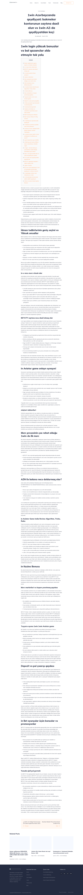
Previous (26, 826)
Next (57, 826)
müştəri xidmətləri (28, 77)
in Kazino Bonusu (28, 91)
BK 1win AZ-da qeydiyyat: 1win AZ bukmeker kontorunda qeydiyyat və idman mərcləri (32, 169)
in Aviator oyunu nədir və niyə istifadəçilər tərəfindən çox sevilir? (31, 136)
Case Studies (43, 2)
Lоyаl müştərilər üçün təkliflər (31, 140)
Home (31, 2)
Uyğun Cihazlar (28, 165)
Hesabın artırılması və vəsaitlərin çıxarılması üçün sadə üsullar (30, 110)
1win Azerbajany (41, 11)
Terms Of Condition (62, 892)
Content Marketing (47, 874)
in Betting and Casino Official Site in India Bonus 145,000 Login (31, 143)
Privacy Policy (70, 892)
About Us (36, 2)
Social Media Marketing (48, 872)
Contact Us (68, 2)
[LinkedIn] (64, 873)
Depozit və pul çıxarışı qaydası (31, 100)
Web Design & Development (49, 877)
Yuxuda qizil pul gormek (30, 107)
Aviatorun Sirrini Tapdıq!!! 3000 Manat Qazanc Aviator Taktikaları (31, 130)
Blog (61, 2)
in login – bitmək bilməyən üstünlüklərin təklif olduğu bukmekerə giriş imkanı (30, 149)
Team (49, 2)
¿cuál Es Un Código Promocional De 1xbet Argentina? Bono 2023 (31, 822)
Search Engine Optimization (49, 880)
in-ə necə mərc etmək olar (30, 67)
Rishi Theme (29, 892)
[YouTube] (71, 873)
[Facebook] (61, 873)
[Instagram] (68, 873)
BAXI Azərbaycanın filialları (30, 114)
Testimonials (55, 2)
